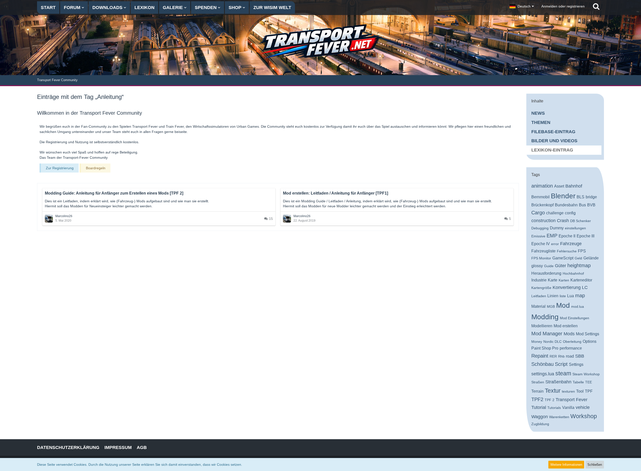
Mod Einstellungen (574, 318)
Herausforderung (546, 273)
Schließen (594, 464)
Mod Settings (587, 334)
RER (553, 356)
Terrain (537, 391)
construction (543, 220)
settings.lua (542, 373)
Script (561, 364)
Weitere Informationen (566, 464)
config (570, 213)
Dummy (557, 228)
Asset (559, 186)
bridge (591, 197)
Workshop (583, 416)
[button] (522, 6)
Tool (580, 391)
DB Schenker (580, 221)
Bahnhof (573, 186)
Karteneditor (581, 280)
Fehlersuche (567, 251)
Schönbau (542, 364)
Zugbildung (540, 424)
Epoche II (567, 236)
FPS (582, 251)
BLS (580, 197)
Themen (540, 122)
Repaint (539, 356)
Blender (563, 196)
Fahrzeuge (571, 243)
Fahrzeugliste (543, 251)
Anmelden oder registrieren (563, 6)
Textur (553, 390)
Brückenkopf (542, 205)
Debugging (540, 228)
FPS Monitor (541, 258)
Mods (569, 333)
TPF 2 (549, 400)
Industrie (539, 280)
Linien (552, 296)
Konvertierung (567, 287)
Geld (578, 258)
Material (538, 306)
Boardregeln (95, 168)
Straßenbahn (558, 381)
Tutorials (554, 408)
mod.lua (577, 306)
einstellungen (575, 228)
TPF (589, 391)
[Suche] (596, 6)
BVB (591, 205)
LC (585, 287)
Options (589, 341)
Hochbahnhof (573, 273)
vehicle (583, 407)
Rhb (561, 356)
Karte (552, 280)
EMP (552, 235)
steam (563, 373)
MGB (551, 306)
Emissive (538, 236)
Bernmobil (540, 197)
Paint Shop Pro (544, 348)
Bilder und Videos (554, 140)
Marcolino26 (63, 216)
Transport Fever (571, 399)
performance (571, 348)
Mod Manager (546, 333)
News (538, 113)
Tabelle (578, 382)
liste (563, 296)
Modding (545, 317)
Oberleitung (572, 342)
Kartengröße (541, 288)
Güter (560, 265)
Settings (576, 364)
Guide (549, 266)
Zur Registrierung (60, 168)
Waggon (539, 416)
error (555, 244)
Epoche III (585, 236)
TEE (588, 382)
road (570, 356)
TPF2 (537, 399)
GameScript (562, 258)
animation (542, 186)
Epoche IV (540, 244)
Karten (564, 280)
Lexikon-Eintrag (552, 149)
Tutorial (538, 407)
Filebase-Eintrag (553, 131)
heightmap (579, 265)
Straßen (537, 382)
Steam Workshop (586, 374)
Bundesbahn (566, 205)
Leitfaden (538, 296)
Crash (563, 220)
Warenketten (559, 417)
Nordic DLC (552, 342)
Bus (582, 205)
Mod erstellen (566, 326)
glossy (537, 266)
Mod (563, 305)
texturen (568, 391)
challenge (555, 213)
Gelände (591, 258)
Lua (570, 296)
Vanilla (568, 407)
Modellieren (541, 326)
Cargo (538, 212)
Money (536, 342)
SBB (579, 356)
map (580, 295)
